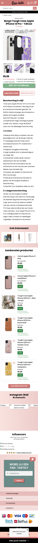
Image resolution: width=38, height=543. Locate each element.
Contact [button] (9, 508)
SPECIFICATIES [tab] (27, 93)
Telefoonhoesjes (12, 493)
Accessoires (10, 503)
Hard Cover (7, 15)
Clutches (9, 498)
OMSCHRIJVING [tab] (11, 93)
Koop (20, 266)
